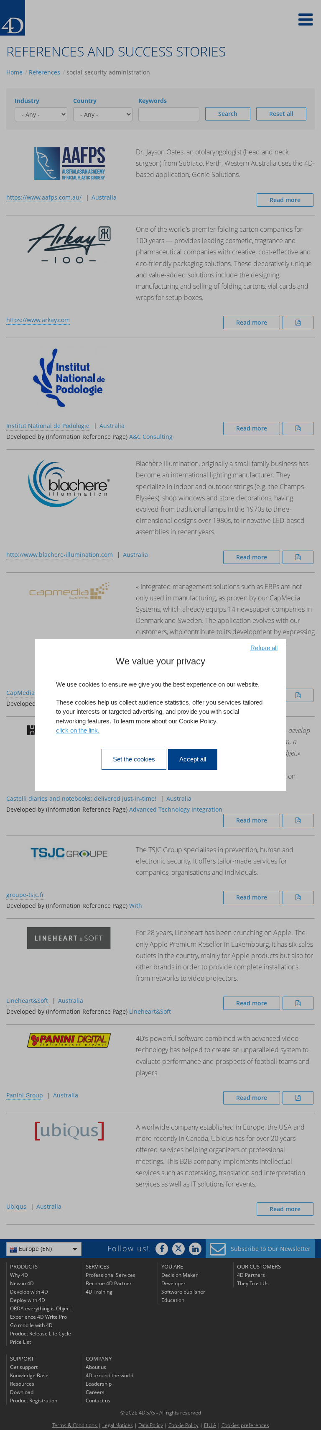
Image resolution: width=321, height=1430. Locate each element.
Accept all (192, 759)
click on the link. (77, 730)
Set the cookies (134, 759)
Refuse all (264, 647)
